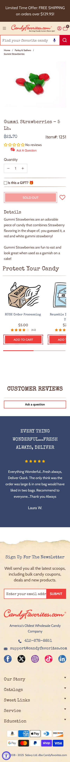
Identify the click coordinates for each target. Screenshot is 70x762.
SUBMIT (56, 594)
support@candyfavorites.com (38, 649)
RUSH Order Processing (23, 314)
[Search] (65, 40)
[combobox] (35, 40)
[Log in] (59, 28)
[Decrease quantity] (8, 168)
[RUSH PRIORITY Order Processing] (23, 295)
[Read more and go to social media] (8, 659)
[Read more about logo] (35, 620)
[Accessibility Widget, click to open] (6, 755)
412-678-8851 (38, 641)
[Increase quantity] (22, 168)
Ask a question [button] (35, 404)
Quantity (11, 159)
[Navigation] (4, 28)
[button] (54, 40)
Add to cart (23, 339)
